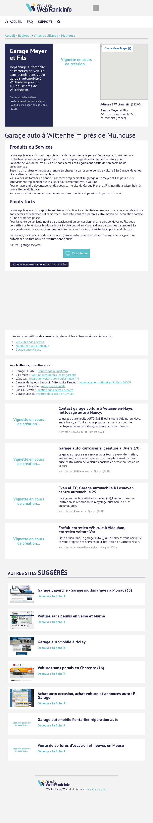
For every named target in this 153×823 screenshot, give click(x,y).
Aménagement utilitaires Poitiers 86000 (105, 382)
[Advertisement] (76, 302)
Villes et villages (46, 35)
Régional (24, 35)
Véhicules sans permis (30, 342)
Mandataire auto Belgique (32, 346)
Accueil (16, 22)
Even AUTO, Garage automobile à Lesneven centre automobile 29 (96, 489)
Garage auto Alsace (28, 349)
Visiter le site (80, 253)
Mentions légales (97, 789)
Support (45, 22)
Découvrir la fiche (50, 596)
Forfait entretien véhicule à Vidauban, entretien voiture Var (92, 529)
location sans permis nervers (54, 390)
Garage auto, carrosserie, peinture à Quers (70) (100, 448)
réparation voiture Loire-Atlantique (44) (54, 378)
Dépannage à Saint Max (53, 371)
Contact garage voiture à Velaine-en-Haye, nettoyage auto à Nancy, (96, 410)
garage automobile (53, 386)
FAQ (30, 22)
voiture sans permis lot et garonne (54, 375)
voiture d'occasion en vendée (55, 394)
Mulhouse (68, 35)
